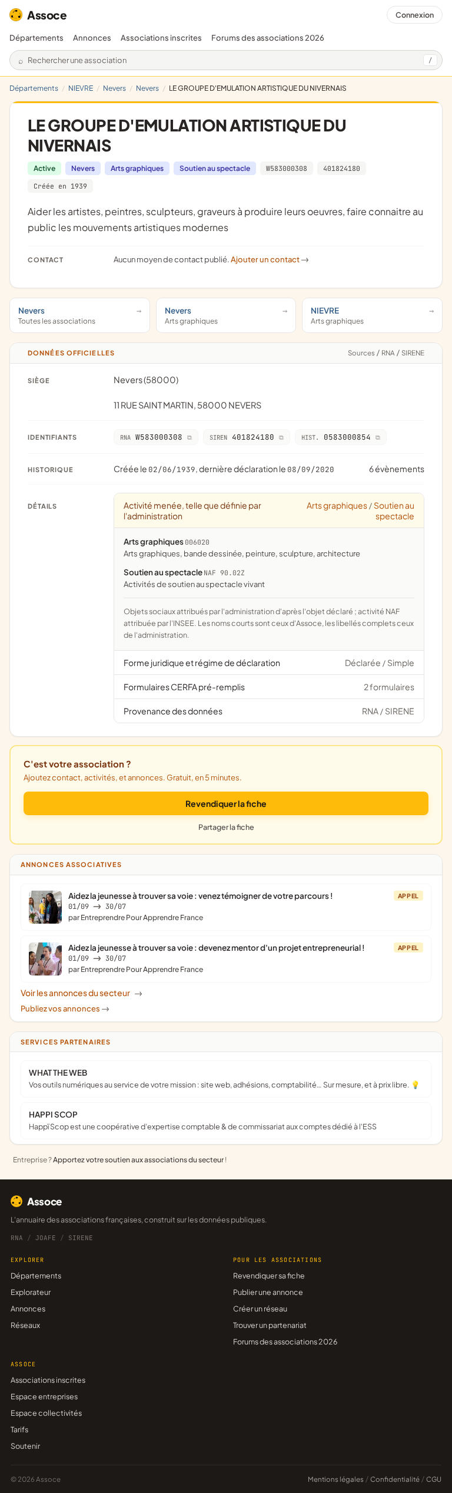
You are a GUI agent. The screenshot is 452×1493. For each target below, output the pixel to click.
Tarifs (19, 1429)
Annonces (92, 37)
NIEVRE (80, 88)
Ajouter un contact (270, 259)
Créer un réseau (260, 1308)
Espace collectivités (46, 1413)
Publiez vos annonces (65, 1008)
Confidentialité (395, 1479)
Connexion (415, 14)
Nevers (114, 88)
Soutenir (25, 1446)
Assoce (47, 15)
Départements (36, 37)
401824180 (341, 168)
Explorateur (31, 1292)
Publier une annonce (268, 1292)
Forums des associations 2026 (285, 1341)
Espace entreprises (44, 1396)
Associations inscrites (161, 37)
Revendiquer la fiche (226, 803)
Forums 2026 (267, 37)
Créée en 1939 (60, 186)
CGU (433, 1479)
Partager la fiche (226, 827)
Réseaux (25, 1325)
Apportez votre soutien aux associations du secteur (138, 1159)
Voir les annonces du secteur (81, 992)
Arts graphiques (137, 168)
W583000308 (286, 168)
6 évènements (396, 468)
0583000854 (336, 437)
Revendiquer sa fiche (269, 1275)
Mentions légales (336, 1479)
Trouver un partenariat (270, 1325)
